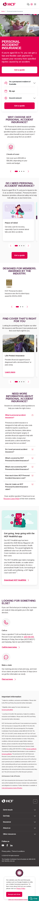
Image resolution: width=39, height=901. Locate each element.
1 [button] (16, 171)
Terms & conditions (18, 851)
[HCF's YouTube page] (3, 845)
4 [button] (23, 171)
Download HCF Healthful (15, 580)
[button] (33, 898)
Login (31, 4)
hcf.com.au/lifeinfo (31, 749)
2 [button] (19, 171)
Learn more (10, 372)
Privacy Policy (20, 888)
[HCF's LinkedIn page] (11, 845)
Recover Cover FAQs (11, 499)
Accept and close (14, 894)
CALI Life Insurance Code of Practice (12, 788)
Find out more (7, 679)
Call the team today (9, 647)
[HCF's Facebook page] (7, 845)
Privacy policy (6, 851)
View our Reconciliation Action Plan (19, 899)
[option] (18, 154)
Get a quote (19, 70)
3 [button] (21, 171)
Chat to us (28, 4)
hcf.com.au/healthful (7, 710)
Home (3, 11)
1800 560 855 (29, 637)
